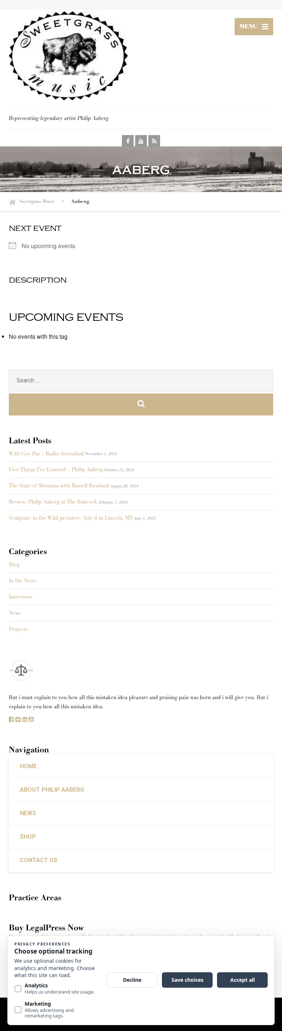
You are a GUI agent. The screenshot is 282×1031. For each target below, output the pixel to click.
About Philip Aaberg (52, 789)
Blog (14, 565)
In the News (22, 581)
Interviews (20, 597)
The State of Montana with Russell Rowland (59, 486)
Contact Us (38, 860)
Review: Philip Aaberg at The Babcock (53, 502)
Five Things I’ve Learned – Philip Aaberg (56, 469)
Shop (28, 836)
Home (28, 766)
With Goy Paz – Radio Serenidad (46, 454)
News (15, 613)
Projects (18, 629)
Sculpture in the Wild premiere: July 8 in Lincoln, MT (71, 518)
